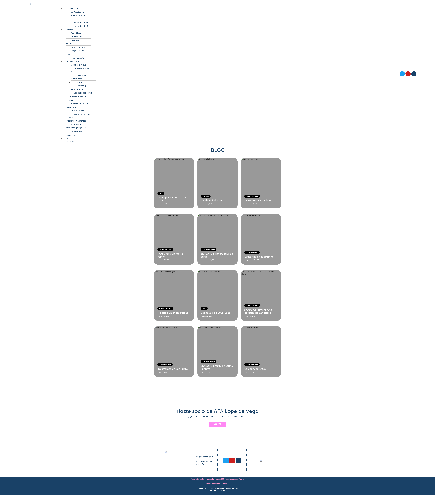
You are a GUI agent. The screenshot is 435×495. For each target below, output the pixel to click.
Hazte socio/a (77, 58)
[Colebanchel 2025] (261, 351)
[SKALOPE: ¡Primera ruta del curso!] (217, 239)
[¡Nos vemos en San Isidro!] (174, 351)
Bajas (79, 82)
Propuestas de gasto (75, 52)
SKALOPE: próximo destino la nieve (217, 367)
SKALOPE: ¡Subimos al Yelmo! (170, 255)
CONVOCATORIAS (252, 252)
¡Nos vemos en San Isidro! (172, 368)
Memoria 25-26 (81, 22)
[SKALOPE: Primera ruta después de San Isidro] (261, 295)
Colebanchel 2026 (211, 200)
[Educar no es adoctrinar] (261, 239)
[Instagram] (413, 73)
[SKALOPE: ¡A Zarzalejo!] (261, 183)
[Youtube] (408, 73)
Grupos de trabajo (73, 42)
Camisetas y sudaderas (74, 133)
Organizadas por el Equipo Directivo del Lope (80, 96)
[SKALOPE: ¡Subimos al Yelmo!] (174, 239)
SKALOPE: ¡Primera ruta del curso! (217, 255)
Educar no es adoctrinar (258, 256)
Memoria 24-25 (81, 26)
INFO (161, 193)
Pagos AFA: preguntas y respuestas (76, 126)
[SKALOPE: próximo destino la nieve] (217, 351)
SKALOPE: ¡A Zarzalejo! (257, 200)
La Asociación (77, 12)
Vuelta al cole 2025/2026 (216, 312)
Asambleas (76, 33)
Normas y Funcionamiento (78, 87)
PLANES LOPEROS (252, 196)
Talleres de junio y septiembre (77, 105)
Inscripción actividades (78, 77)
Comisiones (76, 36)
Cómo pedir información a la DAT (173, 199)
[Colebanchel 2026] (217, 183)
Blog (68, 138)
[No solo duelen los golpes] (174, 295)
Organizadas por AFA (79, 70)
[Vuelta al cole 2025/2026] (217, 295)
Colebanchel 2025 (255, 368)
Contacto (70, 142)
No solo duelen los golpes (172, 312)
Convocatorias (78, 47)
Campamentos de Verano (79, 116)
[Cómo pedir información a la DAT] (174, 183)
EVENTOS (206, 196)
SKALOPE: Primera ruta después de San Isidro (258, 311)
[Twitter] (402, 73)
